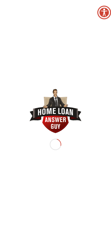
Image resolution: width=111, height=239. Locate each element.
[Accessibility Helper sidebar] (104, 12)
